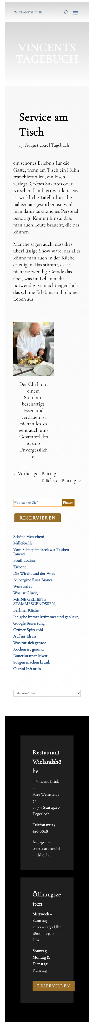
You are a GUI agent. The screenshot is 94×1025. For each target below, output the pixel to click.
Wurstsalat (22, 586)
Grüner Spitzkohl (28, 629)
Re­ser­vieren (38, 518)
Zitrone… (21, 566)
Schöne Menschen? (28, 536)
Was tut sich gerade (29, 642)
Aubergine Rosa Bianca (33, 579)
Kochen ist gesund (28, 649)
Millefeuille (23, 543)
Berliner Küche (26, 610)
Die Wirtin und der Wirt (34, 573)
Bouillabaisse (24, 560)
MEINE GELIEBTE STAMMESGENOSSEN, (34, 601)
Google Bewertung (29, 623)
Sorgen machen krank (31, 662)
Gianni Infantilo (27, 668)
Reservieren (53, 985)
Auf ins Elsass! (25, 636)
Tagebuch (60, 145)
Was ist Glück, (25, 592)
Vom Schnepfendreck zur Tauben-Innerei (41, 551)
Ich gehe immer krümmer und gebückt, (46, 616)
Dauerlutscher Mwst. (30, 655)
